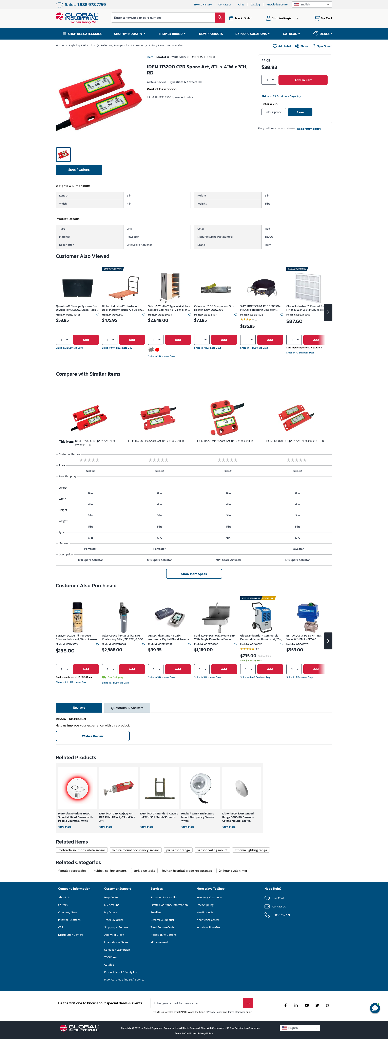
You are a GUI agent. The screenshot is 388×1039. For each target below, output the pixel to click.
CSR (60, 927)
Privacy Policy (214, 1012)
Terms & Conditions (186, 1033)
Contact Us (225, 4)
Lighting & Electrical (82, 45)
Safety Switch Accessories (166, 45)
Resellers (156, 912)
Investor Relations (69, 920)
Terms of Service (236, 1012)
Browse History (203, 4)
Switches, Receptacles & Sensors (122, 45)
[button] (312, 4)
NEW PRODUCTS (211, 33)
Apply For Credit (114, 935)
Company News (67, 912)
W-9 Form (110, 957)
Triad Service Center (163, 927)
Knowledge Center (278, 4)
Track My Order (113, 920)
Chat (241, 4)
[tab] (79, 170)
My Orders (110, 912)
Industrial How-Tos (208, 927)
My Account (111, 905)
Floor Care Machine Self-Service (124, 979)
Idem (150, 57)
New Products (205, 912)
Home (60, 45)
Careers (62, 905)
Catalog (255, 4)
